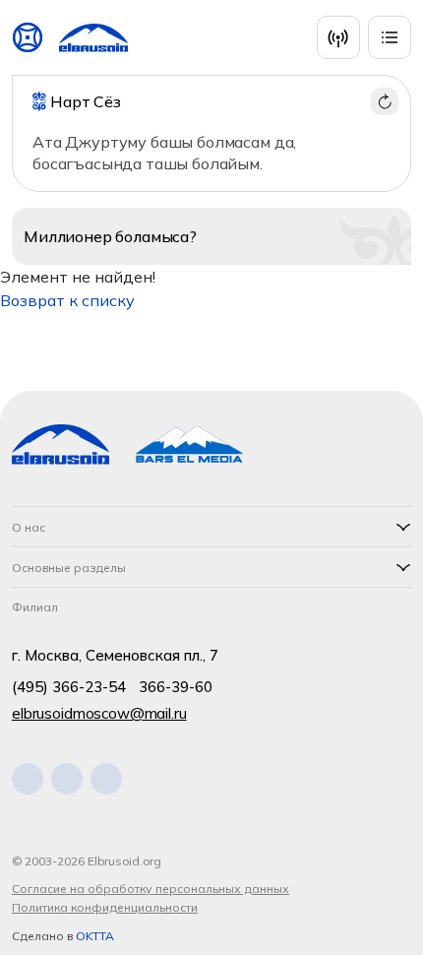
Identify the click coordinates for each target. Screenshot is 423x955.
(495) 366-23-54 (69, 686)
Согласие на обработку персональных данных (150, 888)
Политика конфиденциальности (105, 907)
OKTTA (95, 935)
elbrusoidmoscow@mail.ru (99, 713)
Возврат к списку (67, 300)
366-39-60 (175, 686)
